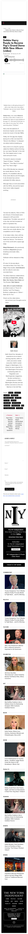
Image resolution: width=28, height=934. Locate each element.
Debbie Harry (15, 395)
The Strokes (19, 408)
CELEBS (7, 901)
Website (6, 475)
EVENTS (21, 903)
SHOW (21, 901)
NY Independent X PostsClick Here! (16, 555)
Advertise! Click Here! (16, 537)
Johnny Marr (7, 402)
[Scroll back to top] (14, 922)
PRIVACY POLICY (10, 909)
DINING (14, 906)
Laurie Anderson (16, 402)
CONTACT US (21, 908)
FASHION (14, 903)
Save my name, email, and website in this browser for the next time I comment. (14, 483)
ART (12, 901)
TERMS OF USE (18, 909)
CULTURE (19, 898)
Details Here (14, 918)
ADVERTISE (14, 910)
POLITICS (13, 898)
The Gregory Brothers (9, 408)
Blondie (10, 392)
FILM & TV (7, 903)
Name (6, 463)
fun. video (6, 400)
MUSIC (16, 901)
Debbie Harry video (8, 397)
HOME (7, 898)
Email (6, 469)
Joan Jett (13, 400)
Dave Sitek (6, 395)
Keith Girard (7, 53)
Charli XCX (17, 392)
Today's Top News (14, 565)
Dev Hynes (18, 397)
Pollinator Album (15, 405)
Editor (19, 534)
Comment (7, 445)
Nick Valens (6, 405)
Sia (22, 405)
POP (5, 37)
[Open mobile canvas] (3, 23)
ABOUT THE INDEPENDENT (10, 908)
